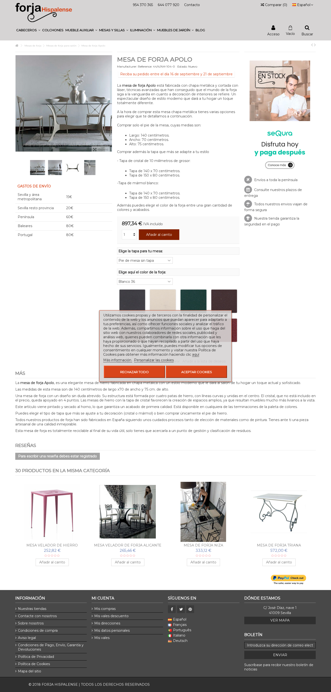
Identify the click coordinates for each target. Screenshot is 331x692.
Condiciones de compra (38, 630)
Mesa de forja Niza (203, 545)
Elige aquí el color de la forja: (142, 272)
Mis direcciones (107, 623)
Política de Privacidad (36, 656)
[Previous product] (312, 45)
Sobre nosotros (31, 623)
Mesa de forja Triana (279, 545)
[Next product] (315, 45)
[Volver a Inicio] (16, 46)
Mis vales (102, 638)
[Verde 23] (193, 301)
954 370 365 (143, 5)
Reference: (145, 66)
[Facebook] (172, 609)
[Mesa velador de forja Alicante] (128, 512)
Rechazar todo (134, 372)
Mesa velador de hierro (52, 545)
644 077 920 (168, 5)
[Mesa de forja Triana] (279, 512)
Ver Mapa (280, 620)
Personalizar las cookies (154, 360)
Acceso (273, 34)
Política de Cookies (34, 664)
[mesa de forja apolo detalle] (89, 167)
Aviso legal (27, 638)
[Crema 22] (163, 301)
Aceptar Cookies (196, 372)
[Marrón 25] (224, 301)
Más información (117, 360)
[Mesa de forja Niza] (203, 512)
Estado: (182, 66)
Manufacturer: (127, 66)
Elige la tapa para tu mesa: (141, 251)
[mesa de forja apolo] (37, 167)
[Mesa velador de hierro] (52, 512)
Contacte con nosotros (37, 616)
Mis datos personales (112, 630)
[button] (28, 30)
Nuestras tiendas (32, 609)
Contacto (192, 5)
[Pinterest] (190, 609)
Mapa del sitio (29, 671)
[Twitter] (181, 609)
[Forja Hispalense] (43, 12)
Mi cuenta (103, 598)
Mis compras (105, 609)
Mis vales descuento (111, 616)
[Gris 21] (132, 301)
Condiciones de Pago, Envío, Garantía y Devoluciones (51, 647)
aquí (195, 354)
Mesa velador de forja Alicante (127, 545)
